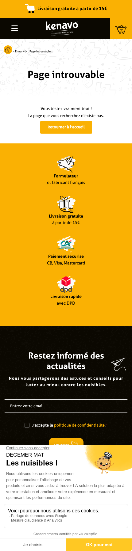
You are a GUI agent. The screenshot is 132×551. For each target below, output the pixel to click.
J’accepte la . (69, 425)
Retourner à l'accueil (66, 127)
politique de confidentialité (79, 425)
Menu (14, 28)
